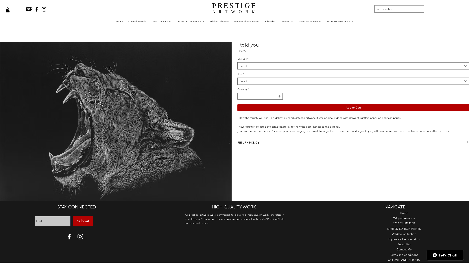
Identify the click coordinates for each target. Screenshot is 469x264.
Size (240, 74)
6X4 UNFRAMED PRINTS (404, 260)
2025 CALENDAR (404, 223)
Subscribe (404, 244)
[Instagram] (44, 9)
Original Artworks (404, 218)
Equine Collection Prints (404, 239)
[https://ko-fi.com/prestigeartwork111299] (29, 9)
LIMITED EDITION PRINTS (404, 228)
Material (242, 59)
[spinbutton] (260, 96)
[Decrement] (240, 96)
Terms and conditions (404, 254)
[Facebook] (37, 9)
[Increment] (280, 96)
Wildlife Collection (404, 234)
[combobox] (353, 65)
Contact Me (404, 249)
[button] (7, 9)
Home (404, 213)
